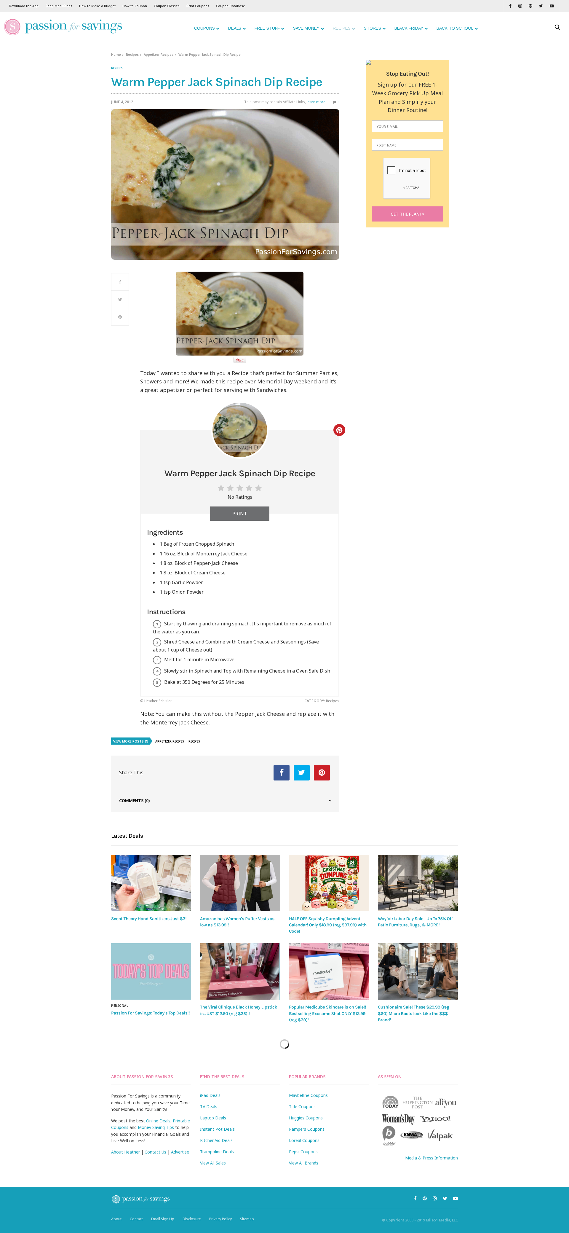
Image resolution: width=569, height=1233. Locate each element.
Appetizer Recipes (158, 54)
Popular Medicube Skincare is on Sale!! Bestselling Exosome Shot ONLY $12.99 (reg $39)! (327, 1013)
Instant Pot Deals (217, 1129)
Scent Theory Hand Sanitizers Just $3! (148, 918)
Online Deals (158, 1121)
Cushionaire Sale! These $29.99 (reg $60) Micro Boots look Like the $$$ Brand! (413, 1013)
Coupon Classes (167, 6)
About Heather (125, 1152)
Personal (119, 1005)
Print (239, 513)
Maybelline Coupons (308, 1095)
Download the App (24, 6)
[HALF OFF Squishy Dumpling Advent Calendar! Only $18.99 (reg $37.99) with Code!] (329, 883)
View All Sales (213, 1163)
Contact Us (155, 1152)
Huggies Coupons (306, 1118)
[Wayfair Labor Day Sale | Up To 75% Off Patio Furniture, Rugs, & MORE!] (418, 883)
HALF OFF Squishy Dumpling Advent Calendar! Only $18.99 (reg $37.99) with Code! (328, 925)
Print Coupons (197, 6)
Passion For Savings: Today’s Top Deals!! (150, 1013)
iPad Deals (210, 1095)
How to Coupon (134, 6)
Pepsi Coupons (303, 1151)
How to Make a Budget (97, 6)
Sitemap (247, 1218)
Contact (136, 1218)
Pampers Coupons (307, 1129)
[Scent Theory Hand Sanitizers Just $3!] (151, 883)
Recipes (132, 54)
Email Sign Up (162, 1218)
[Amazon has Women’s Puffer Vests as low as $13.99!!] (240, 883)
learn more (316, 101)
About (116, 1218)
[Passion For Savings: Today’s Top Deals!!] (151, 971)
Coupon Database (230, 6)
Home (116, 54)
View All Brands (303, 1163)
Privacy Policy (220, 1218)
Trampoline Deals (217, 1151)
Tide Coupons (302, 1106)
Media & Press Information (431, 1158)
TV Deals (208, 1106)
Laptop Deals (213, 1118)
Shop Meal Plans (58, 6)
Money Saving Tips (156, 1127)
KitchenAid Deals (216, 1140)
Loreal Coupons (304, 1140)
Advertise (180, 1152)
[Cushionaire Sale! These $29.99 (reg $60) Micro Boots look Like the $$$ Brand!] (418, 971)
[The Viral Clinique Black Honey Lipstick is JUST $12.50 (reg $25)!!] (240, 971)
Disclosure (192, 1218)
